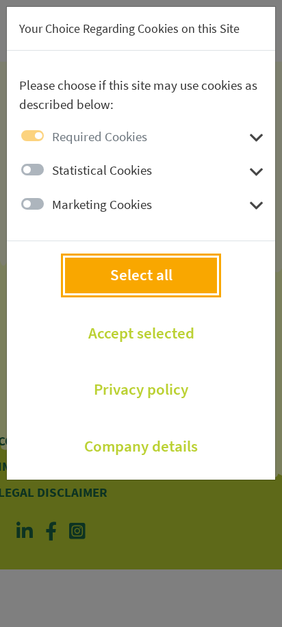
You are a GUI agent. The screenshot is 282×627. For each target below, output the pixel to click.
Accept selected (141, 333)
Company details (141, 446)
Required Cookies (99, 136)
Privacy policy (141, 389)
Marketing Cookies (102, 204)
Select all (141, 274)
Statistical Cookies (102, 170)
